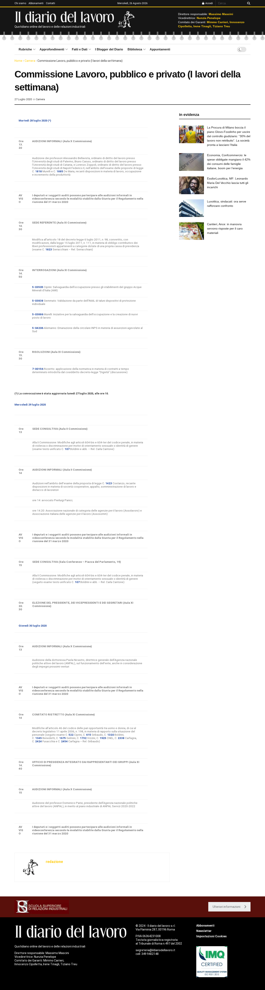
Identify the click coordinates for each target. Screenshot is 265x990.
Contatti (50, 3)
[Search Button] (248, 3)
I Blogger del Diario (109, 49)
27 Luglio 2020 (23, 99)
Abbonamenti (36, 3)
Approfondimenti (52, 49)
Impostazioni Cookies (211, 936)
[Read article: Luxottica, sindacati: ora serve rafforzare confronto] (191, 208)
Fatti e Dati (79, 49)
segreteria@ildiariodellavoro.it (155, 950)
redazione (54, 861)
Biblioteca (135, 49)
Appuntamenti (160, 49)
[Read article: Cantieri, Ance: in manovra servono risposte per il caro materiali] (191, 231)
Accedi (209, 3)
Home (18, 60)
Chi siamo (20, 3)
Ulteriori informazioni (226, 906)
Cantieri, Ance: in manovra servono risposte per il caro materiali (225, 228)
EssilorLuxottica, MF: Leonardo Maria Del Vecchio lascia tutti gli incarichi (227, 183)
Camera (30, 60)
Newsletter (204, 931)
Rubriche (25, 49)
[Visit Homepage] (65, 16)
